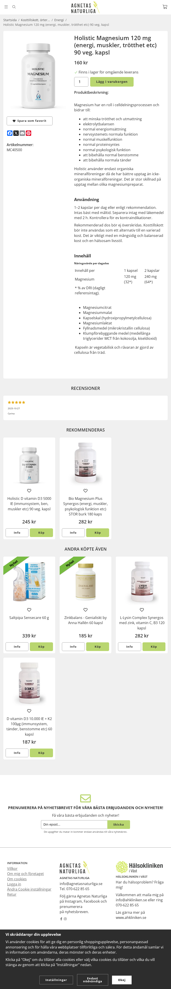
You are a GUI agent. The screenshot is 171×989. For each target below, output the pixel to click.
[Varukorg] (165, 6)
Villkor (12, 868)
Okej (122, 980)
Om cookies (17, 879)
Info (17, 533)
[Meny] (6, 6)
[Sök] (14, 7)
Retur (11, 894)
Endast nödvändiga (92, 979)
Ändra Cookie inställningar (29, 889)
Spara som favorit (31, 121)
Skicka (118, 824)
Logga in (14, 884)
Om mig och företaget (25, 873)
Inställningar (56, 980)
